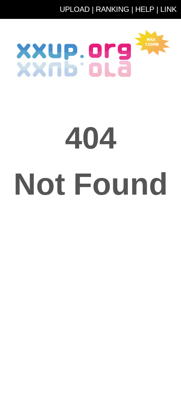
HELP (144, 9)
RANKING (112, 9)
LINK (168, 9)
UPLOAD (75, 9)
